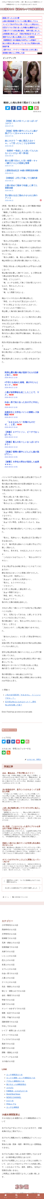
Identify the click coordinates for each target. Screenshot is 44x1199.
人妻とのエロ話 (8, 978)
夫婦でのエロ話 (8, 951)
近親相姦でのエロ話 (10, 730)
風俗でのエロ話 (8, 1044)
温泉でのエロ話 (8, 1004)
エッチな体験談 (12, 1107)
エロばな (10, 1088)
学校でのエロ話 (8, 1000)
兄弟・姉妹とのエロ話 (11, 943)
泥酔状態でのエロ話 (10, 1022)
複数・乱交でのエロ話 (11, 1013)
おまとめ (10, 1101)
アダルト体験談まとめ (15, 1081)
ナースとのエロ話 (9, 982)
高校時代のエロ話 (9, 929)
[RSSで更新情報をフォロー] (8, 752)
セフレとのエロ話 (9, 969)
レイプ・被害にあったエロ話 (13, 1030)
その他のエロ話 (8, 1061)
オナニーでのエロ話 (10, 1035)
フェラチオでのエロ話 (11, 1039)
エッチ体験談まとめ (14, 1075)
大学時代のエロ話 (9, 934)
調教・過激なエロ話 (10, 1052)
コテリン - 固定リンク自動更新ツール (39, 53)
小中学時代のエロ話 (10, 925)
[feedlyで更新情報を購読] (4, 752)
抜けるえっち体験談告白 (16, 1084)
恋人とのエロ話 (8, 960)
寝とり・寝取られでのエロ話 (13, 991)
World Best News (13, 1094)
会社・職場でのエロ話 (11, 995)
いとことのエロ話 (9, 956)
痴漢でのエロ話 (8, 1048)
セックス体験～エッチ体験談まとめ (20, 1078)
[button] (40, 759)
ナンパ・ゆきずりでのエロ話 (13, 1009)
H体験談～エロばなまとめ (17, 1091)
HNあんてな (11, 1104)
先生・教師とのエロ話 (11, 987)
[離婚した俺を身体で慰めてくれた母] (19, 108)
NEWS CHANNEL (13, 1097)
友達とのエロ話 (8, 965)
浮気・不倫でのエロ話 (11, 1017)
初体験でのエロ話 (9, 938)
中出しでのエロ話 (9, 1026)
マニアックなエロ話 (10, 1057)
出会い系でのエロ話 (10, 973)
